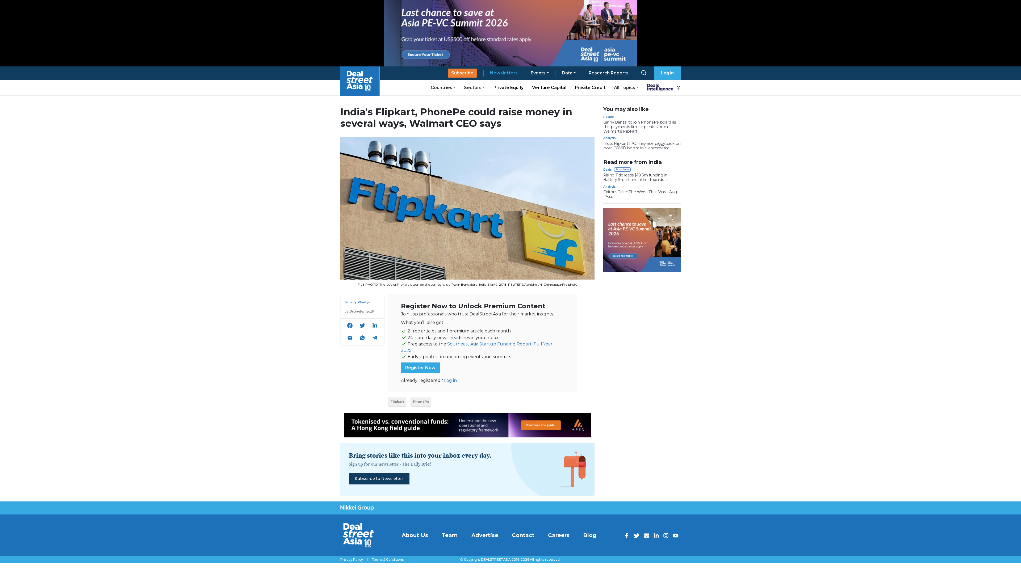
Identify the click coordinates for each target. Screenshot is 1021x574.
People (608, 117)
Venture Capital (549, 87)
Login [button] (667, 72)
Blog (589, 535)
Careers (559, 535)
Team (450, 535)
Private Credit (590, 87)
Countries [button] (441, 87)
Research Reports (609, 72)
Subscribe (462, 72)
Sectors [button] (473, 87)
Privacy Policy (351, 559)
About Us (415, 535)
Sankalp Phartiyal (358, 302)
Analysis (609, 138)
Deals (607, 169)
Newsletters (504, 72)
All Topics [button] (624, 87)
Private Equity (508, 87)
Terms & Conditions (388, 559)
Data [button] (567, 72)
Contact (523, 535)
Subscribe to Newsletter (379, 478)
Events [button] (538, 72)
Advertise (484, 535)
